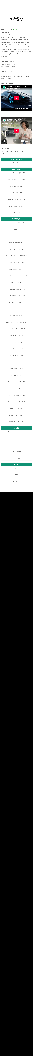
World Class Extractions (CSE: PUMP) (17, 415)
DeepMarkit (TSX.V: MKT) (16, 193)
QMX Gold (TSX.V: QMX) (16, 355)
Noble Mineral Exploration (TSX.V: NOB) (16, 322)
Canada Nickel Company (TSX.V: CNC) (16, 256)
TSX (16, 475)
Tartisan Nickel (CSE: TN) (16, 212)
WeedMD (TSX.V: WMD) (16, 408)
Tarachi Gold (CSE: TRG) (16, 388)
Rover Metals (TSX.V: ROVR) (16, 206)
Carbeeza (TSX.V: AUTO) (16, 186)
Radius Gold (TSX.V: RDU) (16, 362)
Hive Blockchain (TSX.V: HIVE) (16, 295)
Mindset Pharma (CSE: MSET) (16, 309)
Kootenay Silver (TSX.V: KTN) (16, 302)
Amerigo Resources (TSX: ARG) (16, 173)
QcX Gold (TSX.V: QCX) (16, 348)
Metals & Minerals (16, 451)
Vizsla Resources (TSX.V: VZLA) (16, 402)
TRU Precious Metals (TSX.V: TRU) (16, 395)
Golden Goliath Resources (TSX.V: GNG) (17, 276)
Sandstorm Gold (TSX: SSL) (16, 368)
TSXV (20, 23)
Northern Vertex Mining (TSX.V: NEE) (16, 329)
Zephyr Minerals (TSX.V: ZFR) (16, 421)
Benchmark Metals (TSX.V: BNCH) (16, 236)
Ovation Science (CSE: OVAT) (16, 335)
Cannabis (16, 438)
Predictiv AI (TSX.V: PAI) (16, 342)
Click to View (16, 163)
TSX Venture (16, 481)
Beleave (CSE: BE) (16, 229)
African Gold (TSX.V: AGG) (16, 222)
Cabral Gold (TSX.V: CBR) (16, 249)
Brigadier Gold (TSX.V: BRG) (16, 242)
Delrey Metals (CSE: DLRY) (16, 262)
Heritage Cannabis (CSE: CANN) (16, 289)
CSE (16, 468)
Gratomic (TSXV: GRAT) (16, 282)
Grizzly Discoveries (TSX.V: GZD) (16, 199)
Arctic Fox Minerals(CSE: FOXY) (16, 179)
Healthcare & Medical (16, 445)
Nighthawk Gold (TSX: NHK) (16, 315)
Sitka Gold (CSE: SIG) (16, 375)
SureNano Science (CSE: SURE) (16, 382)
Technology (15, 23)
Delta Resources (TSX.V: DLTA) (16, 269)
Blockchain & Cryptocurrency (16, 431)
